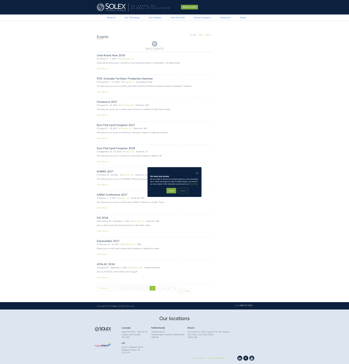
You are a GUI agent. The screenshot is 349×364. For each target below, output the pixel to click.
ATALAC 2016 (106, 264)
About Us (111, 17)
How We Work (178, 17)
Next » (187, 291)
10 (152, 288)
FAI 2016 (102, 217)
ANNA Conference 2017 (112, 194)
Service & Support (202, 17)
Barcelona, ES (129, 244)
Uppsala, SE (126, 128)
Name (208, 35)
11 (158, 288)
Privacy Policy (193, 184)
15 (180, 291)
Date (200, 35)
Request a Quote (189, 7)
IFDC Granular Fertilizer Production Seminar (125, 78)
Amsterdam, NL (127, 59)
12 (164, 288)
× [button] (197, 172)
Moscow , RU (127, 175)
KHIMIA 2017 (105, 171)
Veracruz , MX (136, 267)
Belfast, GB (129, 151)
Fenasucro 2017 (107, 101)
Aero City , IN (138, 221)
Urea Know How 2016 (111, 55)
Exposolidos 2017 (108, 241)
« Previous (103, 288)
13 (169, 288)
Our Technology (132, 17)
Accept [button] (171, 190)
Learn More (102, 68)
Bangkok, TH (128, 82)
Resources (225, 17)
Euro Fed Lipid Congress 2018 (116, 148)
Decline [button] (183, 190)
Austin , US (124, 198)
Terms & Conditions (216, 358)
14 (175, 288)
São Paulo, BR (127, 105)
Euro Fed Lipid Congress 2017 (116, 125)
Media (243, 17)
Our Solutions (155, 17)
